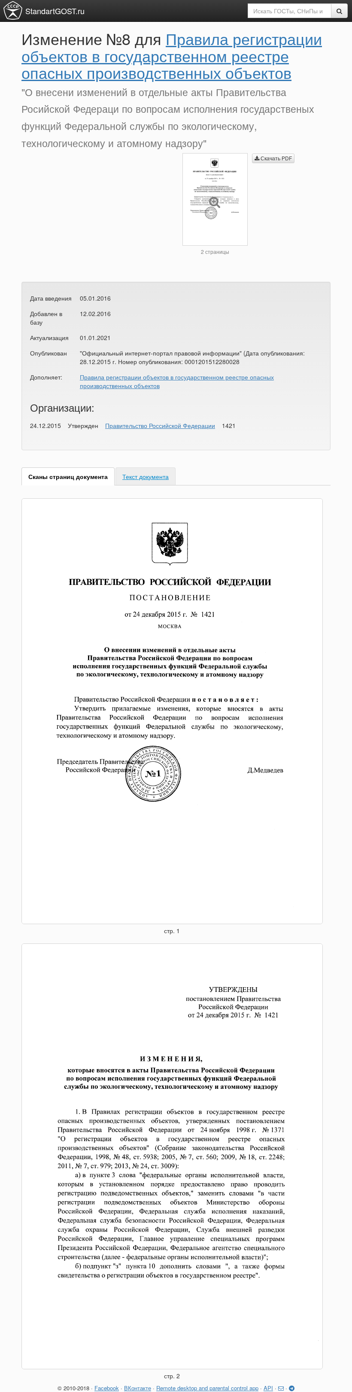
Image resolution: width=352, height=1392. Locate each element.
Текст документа (145, 476)
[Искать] (339, 10)
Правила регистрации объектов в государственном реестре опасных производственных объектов (171, 55)
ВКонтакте (137, 1388)
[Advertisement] (95, 213)
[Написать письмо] (281, 1388)
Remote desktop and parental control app (207, 1388)
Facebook (106, 1388)
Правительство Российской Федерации (160, 425)
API (268, 1388)
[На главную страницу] (12, 10)
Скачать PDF (275, 158)
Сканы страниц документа (68, 476)
